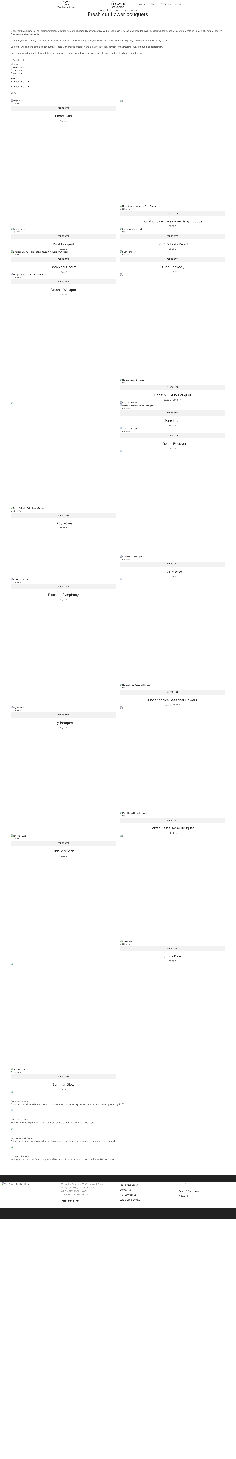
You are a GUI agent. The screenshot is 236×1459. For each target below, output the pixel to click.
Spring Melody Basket (173, 244)
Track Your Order (129, 1185)
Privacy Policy (186, 1196)
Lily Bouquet (63, 723)
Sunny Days (172, 956)
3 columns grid (17, 70)
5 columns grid (21, 81)
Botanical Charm (63, 267)
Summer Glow (63, 1084)
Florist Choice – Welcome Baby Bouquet (173, 221)
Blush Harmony (172, 267)
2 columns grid (17, 67)
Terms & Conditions (189, 1191)
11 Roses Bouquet (172, 444)
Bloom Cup (63, 116)
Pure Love (172, 421)
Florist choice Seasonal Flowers (172, 700)
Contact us (125, 1190)
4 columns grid (17, 73)
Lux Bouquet (172, 572)
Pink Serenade (63, 851)
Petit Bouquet (63, 244)
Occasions (65, 4)
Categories (65, 1)
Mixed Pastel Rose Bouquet (172, 828)
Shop (109, 10)
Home (101, 10)
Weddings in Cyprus (66, 7)
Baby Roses (63, 523)
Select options (173, 213)
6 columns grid (21, 86)
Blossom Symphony (63, 595)
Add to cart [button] (63, 108)
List (12, 76)
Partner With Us (128, 1195)
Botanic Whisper (63, 290)
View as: (14, 64)
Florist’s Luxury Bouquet (172, 395)
